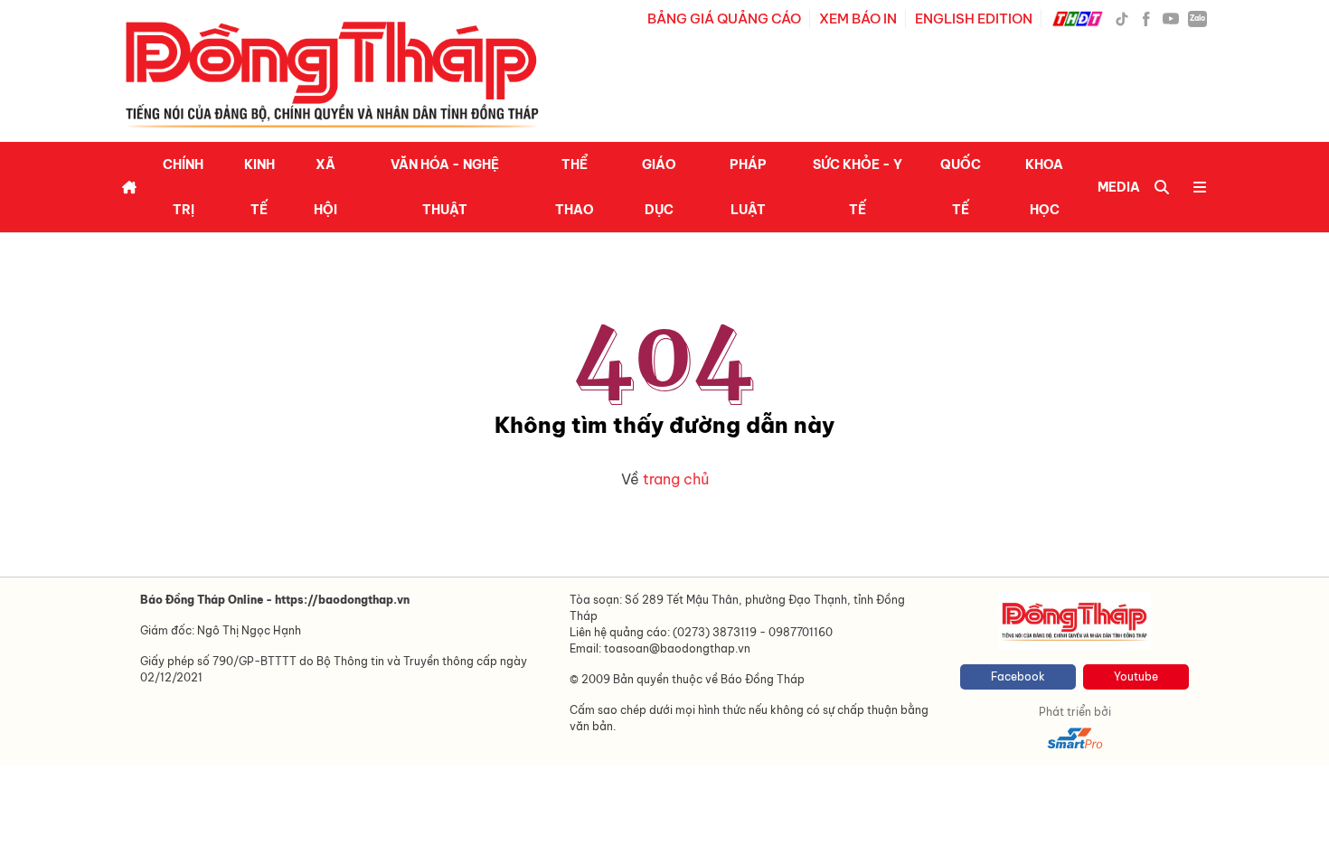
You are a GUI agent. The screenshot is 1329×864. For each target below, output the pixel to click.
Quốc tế (960, 187)
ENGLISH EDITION (973, 18)
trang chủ (676, 479)
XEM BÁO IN (858, 18)
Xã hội (325, 187)
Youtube (1136, 676)
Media (1119, 187)
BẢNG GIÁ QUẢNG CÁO (724, 18)
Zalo (1197, 18)
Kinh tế (259, 187)
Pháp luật (748, 187)
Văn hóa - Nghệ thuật (445, 187)
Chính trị (183, 187)
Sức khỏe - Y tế (857, 187)
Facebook (1018, 676)
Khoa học (1044, 187)
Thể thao (574, 187)
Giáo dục (659, 187)
